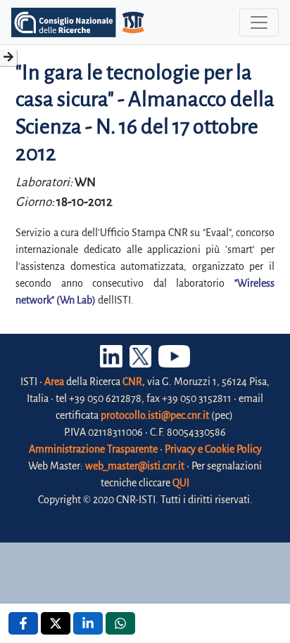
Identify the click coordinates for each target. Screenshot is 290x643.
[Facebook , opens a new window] (23, 623)
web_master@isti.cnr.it (134, 466)
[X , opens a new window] (55, 623)
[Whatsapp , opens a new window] (120, 623)
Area (54, 381)
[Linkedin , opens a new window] (88, 623)
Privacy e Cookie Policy (213, 449)
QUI (180, 482)
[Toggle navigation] (259, 22)
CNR (132, 381)
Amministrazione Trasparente (93, 449)
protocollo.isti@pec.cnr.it (155, 415)
